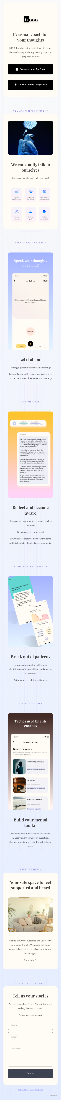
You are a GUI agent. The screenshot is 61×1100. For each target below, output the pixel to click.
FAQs (32, 1089)
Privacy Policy (23, 1089)
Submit (30, 1073)
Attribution (39, 1089)
